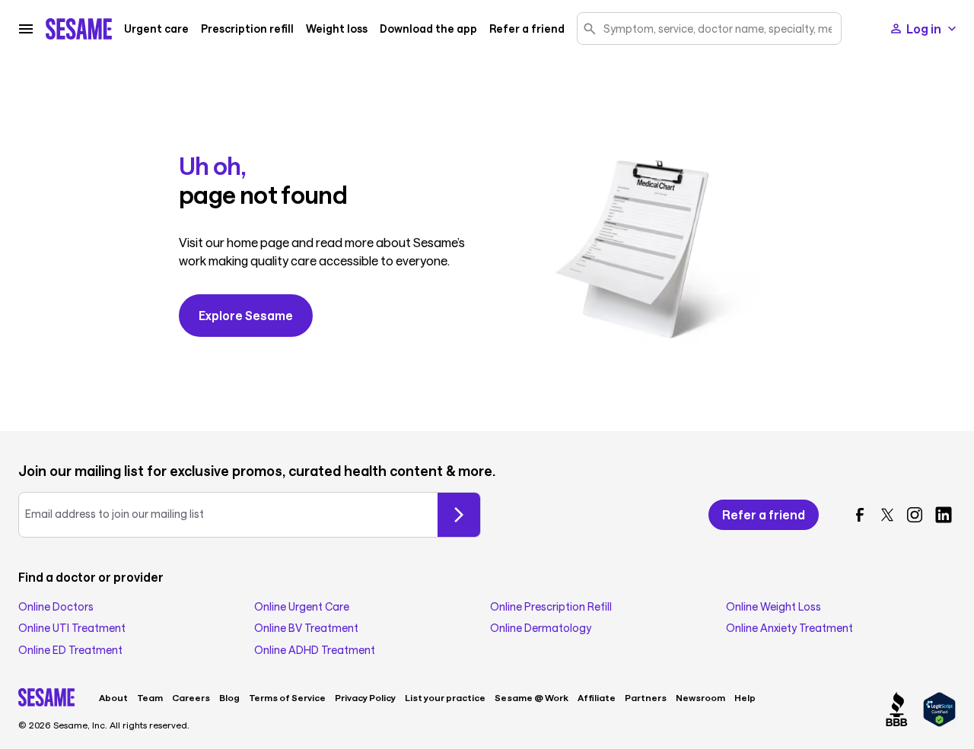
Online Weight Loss (773, 606)
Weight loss (337, 29)
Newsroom (700, 697)
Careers (191, 697)
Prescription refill (247, 29)
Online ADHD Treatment (314, 650)
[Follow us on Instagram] (914, 515)
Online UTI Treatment (72, 628)
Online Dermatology (540, 628)
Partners (646, 697)
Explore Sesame (246, 315)
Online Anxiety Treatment (789, 628)
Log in (923, 28)
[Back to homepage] (79, 29)
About (113, 697)
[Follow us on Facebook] (860, 515)
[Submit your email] (459, 515)
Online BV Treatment (306, 628)
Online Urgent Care (301, 606)
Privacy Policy (365, 697)
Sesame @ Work (531, 697)
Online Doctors (56, 606)
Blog (229, 697)
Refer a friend (527, 29)
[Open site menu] (26, 29)
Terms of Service (287, 697)
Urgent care (156, 29)
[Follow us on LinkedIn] (943, 515)
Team (150, 697)
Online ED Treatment (70, 650)
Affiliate (597, 697)
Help (745, 697)
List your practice (445, 697)
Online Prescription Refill (551, 606)
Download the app (428, 29)
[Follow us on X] (887, 515)
